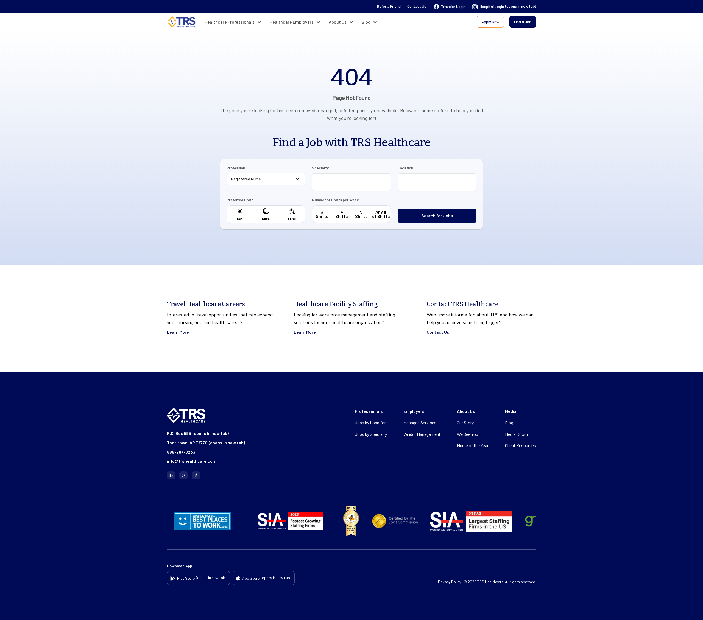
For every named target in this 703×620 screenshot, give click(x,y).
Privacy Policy (449, 581)
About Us (338, 21)
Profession (236, 168)
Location (405, 168)
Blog (366, 21)
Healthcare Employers (292, 21)
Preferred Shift (240, 200)
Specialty (320, 168)
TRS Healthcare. (490, 581)
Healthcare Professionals (230, 21)
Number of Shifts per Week (335, 200)
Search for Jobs (437, 215)
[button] (449, 6)
